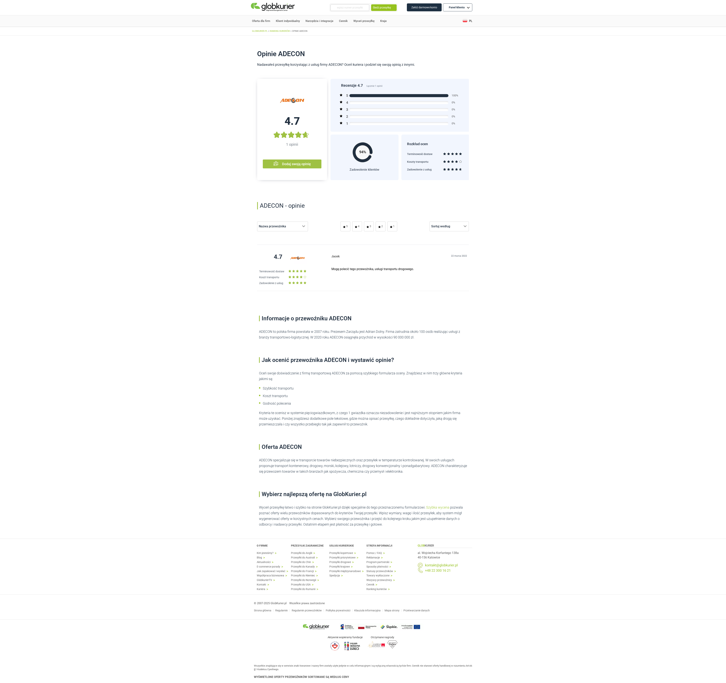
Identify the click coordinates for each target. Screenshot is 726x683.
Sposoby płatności (377, 567)
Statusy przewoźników (379, 571)
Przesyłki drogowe (340, 562)
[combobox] (282, 226)
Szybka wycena (437, 507)
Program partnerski (377, 562)
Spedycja (334, 576)
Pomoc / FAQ (374, 553)
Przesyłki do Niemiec (303, 576)
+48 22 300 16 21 (438, 570)
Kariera (261, 589)
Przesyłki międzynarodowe (345, 571)
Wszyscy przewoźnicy (379, 580)
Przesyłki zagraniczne (307, 545)
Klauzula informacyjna (367, 610)
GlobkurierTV (264, 580)
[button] (467, 21)
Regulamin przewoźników (307, 610)
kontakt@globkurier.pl (441, 565)
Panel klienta (457, 7)
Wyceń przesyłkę (364, 21)
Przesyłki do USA (301, 585)
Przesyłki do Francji (302, 571)
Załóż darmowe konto (424, 7)
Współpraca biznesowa (270, 576)
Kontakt (261, 585)
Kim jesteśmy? (265, 553)
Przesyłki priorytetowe (342, 558)
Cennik (343, 21)
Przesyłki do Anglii (301, 553)
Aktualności (264, 562)
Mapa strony (392, 610)
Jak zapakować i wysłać (271, 571)
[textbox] (273, 226)
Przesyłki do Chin (301, 562)
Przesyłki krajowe (339, 567)
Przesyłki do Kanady (303, 567)
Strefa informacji (379, 545)
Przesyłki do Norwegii (303, 580)
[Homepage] (273, 7)
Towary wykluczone (377, 576)
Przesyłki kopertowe (341, 553)
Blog (259, 558)
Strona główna (262, 610)
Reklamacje (373, 558)
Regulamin (281, 610)
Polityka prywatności (338, 610)
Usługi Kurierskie (341, 545)
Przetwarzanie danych (416, 610)
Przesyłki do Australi (303, 558)
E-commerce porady (268, 567)
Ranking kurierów (376, 589)
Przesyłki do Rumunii (303, 589)
